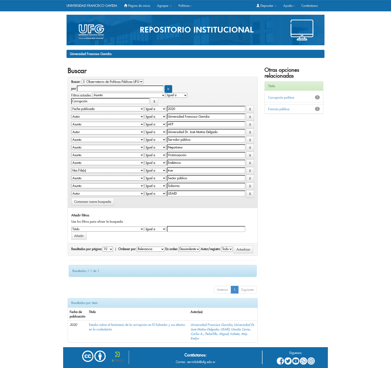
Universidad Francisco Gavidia (91, 54)
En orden (171, 249)
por (73, 88)
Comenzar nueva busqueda (92, 202)
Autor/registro (210, 249)
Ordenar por (127, 249)
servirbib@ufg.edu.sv (201, 362)
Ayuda (287, 6)
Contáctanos (309, 6)
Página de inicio (138, 6)
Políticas (184, 6)
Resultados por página (86, 249)
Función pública (278, 109)
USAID (224, 329)
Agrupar (163, 6)
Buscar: (76, 82)
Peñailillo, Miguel (216, 334)
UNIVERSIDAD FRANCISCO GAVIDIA (92, 6)
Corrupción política (281, 98)
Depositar (267, 6)
